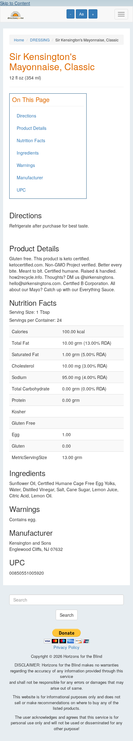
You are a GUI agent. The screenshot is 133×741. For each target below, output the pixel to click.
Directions (26, 116)
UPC (21, 190)
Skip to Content (15, 3)
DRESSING (39, 39)
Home (19, 39)
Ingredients (28, 153)
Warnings (26, 165)
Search (67, 615)
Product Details (31, 128)
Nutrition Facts (31, 140)
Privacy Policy (66, 647)
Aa (81, 13)
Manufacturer (30, 177)
